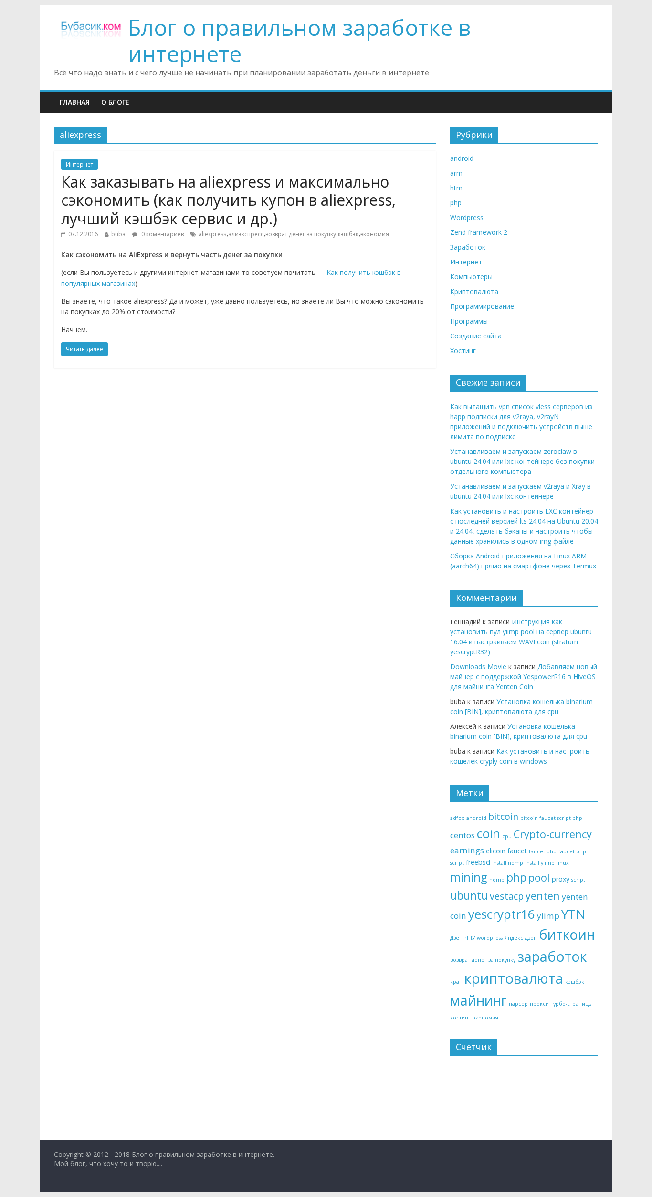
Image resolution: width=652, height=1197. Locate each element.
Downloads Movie (478, 666)
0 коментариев (162, 234)
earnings (467, 850)
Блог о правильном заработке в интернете (299, 40)
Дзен (456, 937)
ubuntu (469, 895)
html (457, 187)
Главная (75, 101)
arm (456, 173)
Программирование (482, 306)
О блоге (115, 101)
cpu (507, 836)
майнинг (478, 1000)
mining (468, 877)
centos (462, 835)
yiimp (548, 915)
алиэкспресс (245, 234)
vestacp (507, 896)
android (461, 158)
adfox (457, 818)
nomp (497, 879)
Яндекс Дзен (521, 937)
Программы (469, 321)
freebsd (478, 862)
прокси (539, 1003)
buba (118, 234)
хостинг (460, 1017)
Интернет (79, 164)
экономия (374, 234)
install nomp (507, 863)
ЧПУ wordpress (483, 937)
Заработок (467, 247)
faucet (517, 850)
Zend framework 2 (478, 232)
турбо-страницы (572, 1003)
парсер (518, 1003)
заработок (552, 956)
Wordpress (467, 217)
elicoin (495, 850)
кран (456, 981)
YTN (573, 914)
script (578, 879)
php (456, 202)
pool (539, 877)
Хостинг (463, 350)
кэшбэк (348, 234)
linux (563, 863)
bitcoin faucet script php (551, 818)
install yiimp (540, 863)
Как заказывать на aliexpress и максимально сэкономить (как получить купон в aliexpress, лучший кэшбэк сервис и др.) (228, 200)
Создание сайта (476, 335)
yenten (543, 896)
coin (488, 833)
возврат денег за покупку (300, 234)
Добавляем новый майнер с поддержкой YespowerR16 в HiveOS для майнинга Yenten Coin (523, 676)
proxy (560, 878)
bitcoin (503, 816)
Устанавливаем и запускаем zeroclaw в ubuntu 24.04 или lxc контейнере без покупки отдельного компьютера (522, 461)
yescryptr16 (501, 914)
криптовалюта (513, 978)
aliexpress (212, 234)
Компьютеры (471, 276)
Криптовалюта (474, 291)
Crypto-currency (553, 834)
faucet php (543, 851)
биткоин (567, 934)
